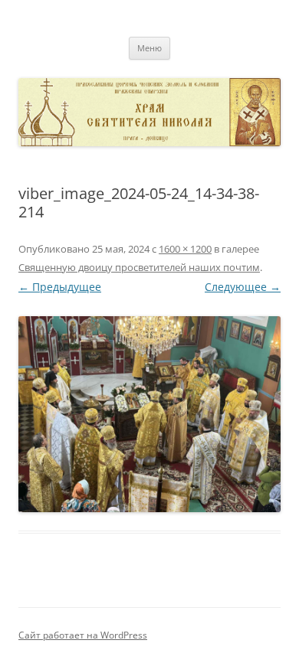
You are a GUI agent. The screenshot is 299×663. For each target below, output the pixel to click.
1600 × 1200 (185, 249)
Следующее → (243, 286)
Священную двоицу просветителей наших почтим (139, 267)
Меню (149, 48)
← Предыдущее (59, 286)
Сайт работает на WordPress (82, 635)
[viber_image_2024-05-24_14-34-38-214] (149, 414)
